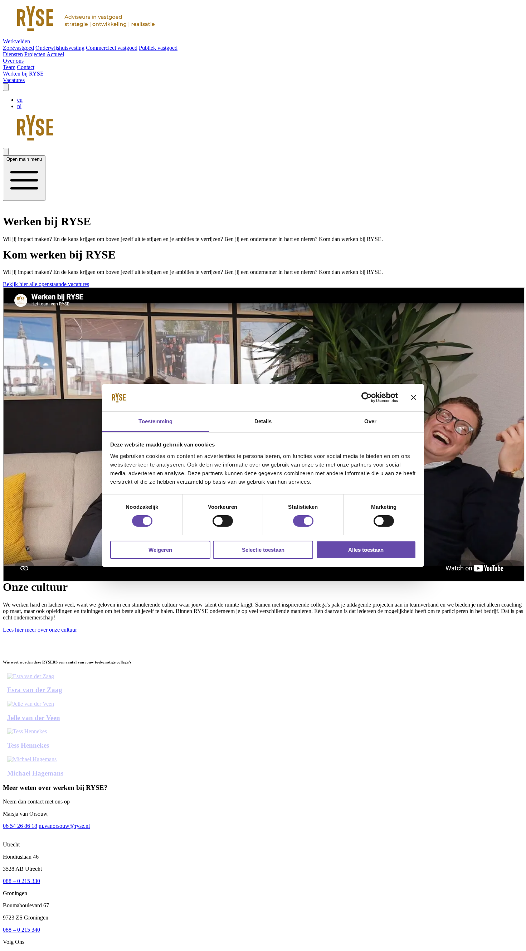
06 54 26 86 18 (20, 826)
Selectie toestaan (263, 550)
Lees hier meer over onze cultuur (40, 630)
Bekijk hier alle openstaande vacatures (46, 284)
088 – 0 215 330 (21, 881)
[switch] (223, 521)
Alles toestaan (366, 550)
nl (19, 106)
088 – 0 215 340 (21, 930)
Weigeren (160, 550)
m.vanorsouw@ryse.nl (64, 826)
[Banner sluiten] (413, 397)
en (20, 100)
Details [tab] (263, 421)
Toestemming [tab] (155, 421)
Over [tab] (370, 421)
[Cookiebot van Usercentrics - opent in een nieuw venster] (366, 397)
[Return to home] (263, 19)
